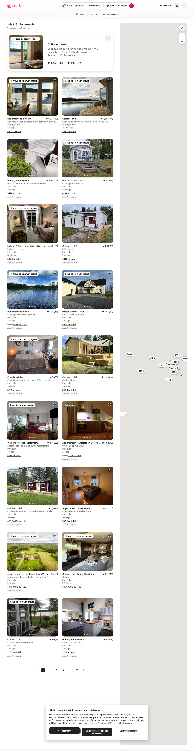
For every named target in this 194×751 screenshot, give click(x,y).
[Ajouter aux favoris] (108, 38)
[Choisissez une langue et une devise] (177, 6)
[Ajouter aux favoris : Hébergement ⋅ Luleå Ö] (54, 80)
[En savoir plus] (29, 28)
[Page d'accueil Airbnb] (14, 5)
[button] (55, 63)
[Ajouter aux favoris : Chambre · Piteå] (54, 339)
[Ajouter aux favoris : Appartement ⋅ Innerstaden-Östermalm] (109, 404)
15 (77, 670)
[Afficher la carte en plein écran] (182, 28)
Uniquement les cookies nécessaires (97, 732)
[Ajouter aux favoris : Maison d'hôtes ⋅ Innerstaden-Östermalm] (54, 208)
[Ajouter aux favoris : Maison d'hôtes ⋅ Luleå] (109, 142)
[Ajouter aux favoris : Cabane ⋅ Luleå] (109, 208)
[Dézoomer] (182, 36)
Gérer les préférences (129, 731)
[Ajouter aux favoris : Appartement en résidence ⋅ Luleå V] (54, 536)
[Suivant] (84, 670)
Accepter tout (64, 731)
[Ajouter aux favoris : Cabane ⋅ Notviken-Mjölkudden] (109, 536)
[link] (36, 670)
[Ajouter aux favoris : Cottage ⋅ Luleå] (109, 80)
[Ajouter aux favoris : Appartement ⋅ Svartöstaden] (109, 470)
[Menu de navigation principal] (184, 6)
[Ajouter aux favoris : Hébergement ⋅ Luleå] (54, 142)
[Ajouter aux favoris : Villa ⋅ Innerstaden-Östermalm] (54, 404)
